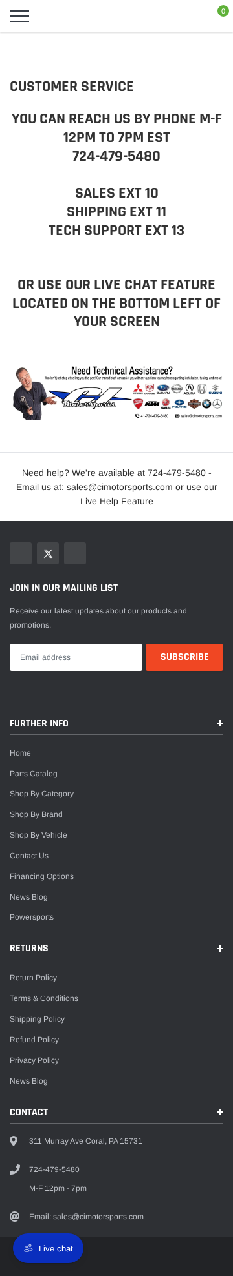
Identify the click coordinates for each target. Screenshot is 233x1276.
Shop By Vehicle (38, 834)
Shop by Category (42, 793)
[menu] (19, 16)
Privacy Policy (34, 1060)
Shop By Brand (36, 814)
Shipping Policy (37, 1019)
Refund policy (34, 1039)
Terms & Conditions (44, 998)
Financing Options (42, 876)
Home (20, 752)
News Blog (29, 896)
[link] (21, 553)
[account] (187, 16)
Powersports (32, 916)
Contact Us (29, 855)
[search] (49, 16)
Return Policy (33, 977)
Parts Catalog (34, 773)
